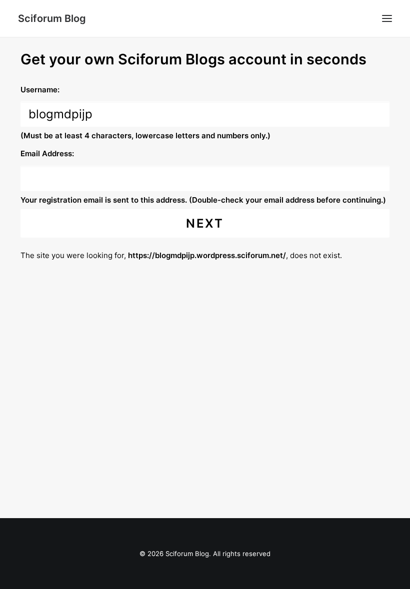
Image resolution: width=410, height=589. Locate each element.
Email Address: (47, 153)
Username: (40, 89)
